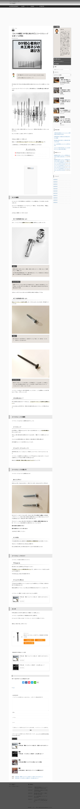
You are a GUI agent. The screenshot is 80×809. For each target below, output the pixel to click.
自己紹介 (57, 63)
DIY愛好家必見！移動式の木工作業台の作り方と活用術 (65, 91)
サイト (13, 722)
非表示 (32, 168)
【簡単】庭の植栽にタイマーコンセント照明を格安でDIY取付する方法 (65, 81)
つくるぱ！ (13, 3)
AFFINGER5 (50, 807)
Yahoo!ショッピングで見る (29, 642)
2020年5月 (55, 200)
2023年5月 (55, 181)
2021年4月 (55, 193)
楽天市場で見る (40, 640)
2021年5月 (55, 190)
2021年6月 (55, 188)
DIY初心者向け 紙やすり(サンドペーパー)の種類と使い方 (31, 770)
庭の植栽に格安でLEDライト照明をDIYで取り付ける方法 (65, 102)
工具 (13, 687)
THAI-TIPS (42, 6)
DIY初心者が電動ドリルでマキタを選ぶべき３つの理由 (30, 762)
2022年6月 (55, 186)
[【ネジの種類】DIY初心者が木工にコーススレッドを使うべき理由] (32, 682)
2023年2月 (55, 184)
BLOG (33, 6)
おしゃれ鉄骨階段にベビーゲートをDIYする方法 (62, 144)
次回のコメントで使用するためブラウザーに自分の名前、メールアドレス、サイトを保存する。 (31, 727)
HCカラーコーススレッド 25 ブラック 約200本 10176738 (36, 635)
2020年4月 (55, 202)
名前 (13, 712)
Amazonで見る (29, 640)
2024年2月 (55, 179)
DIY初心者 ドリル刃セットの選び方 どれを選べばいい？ (31, 753)
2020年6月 (55, 197)
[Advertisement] (40, 16)
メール (14, 717)
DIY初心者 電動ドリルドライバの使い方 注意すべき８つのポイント (33, 745)
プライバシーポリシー (60, 61)
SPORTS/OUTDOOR (14, 6)
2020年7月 (55, 195)
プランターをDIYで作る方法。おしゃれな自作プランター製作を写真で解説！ (62, 148)
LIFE (23, 6)
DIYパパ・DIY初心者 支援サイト (14, 786)
